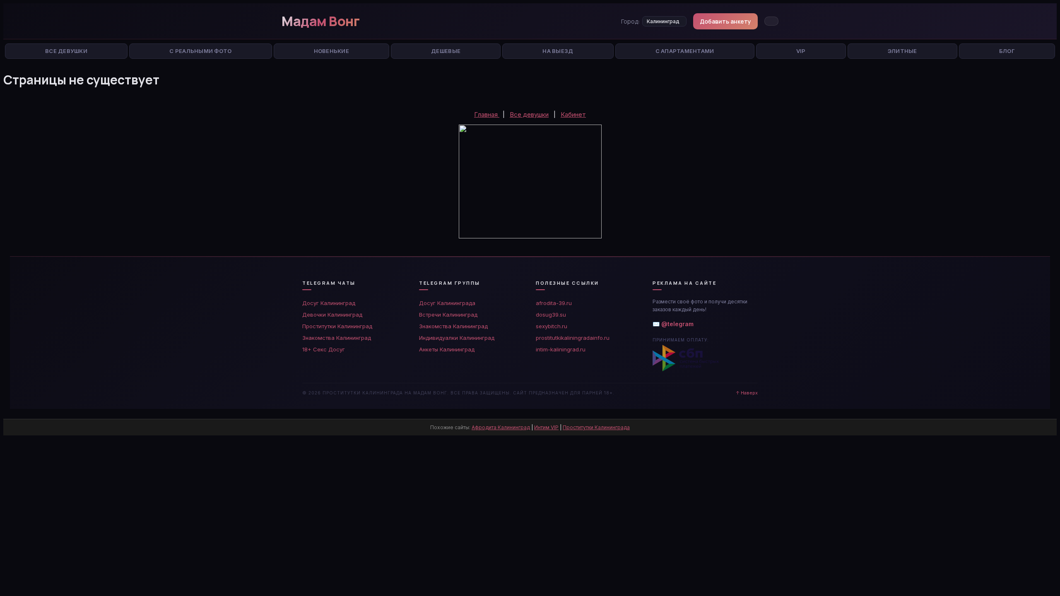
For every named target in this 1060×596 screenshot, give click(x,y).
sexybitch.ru (551, 326)
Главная (486, 114)
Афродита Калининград (501, 427)
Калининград (663, 21)
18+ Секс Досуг (323, 349)
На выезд (557, 51)
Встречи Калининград (448, 314)
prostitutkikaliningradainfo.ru (573, 337)
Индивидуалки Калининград (456, 337)
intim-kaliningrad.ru (560, 349)
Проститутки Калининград (337, 326)
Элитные (902, 51)
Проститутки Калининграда (596, 427)
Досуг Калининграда (447, 303)
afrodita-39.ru (554, 303)
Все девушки (529, 114)
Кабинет (573, 114)
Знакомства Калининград (336, 337)
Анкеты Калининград (447, 349)
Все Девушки (66, 51)
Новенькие (331, 51)
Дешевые (445, 51)
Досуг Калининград (328, 303)
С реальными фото (200, 51)
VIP (801, 51)
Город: (630, 21)
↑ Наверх (747, 393)
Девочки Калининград (332, 314)
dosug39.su (551, 314)
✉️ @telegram (673, 323)
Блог (1007, 51)
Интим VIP (546, 427)
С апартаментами (684, 51)
